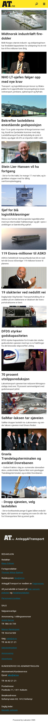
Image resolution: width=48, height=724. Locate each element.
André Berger (7, 620)
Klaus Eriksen (7, 563)
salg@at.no (11, 638)
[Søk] (36, 4)
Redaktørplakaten (21, 592)
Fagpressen (38, 583)
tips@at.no (19, 578)
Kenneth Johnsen (9, 710)
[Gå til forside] (16, 4)
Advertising (6, 658)
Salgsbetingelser (9, 647)
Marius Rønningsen (10, 629)
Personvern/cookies (10, 598)
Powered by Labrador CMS (24, 720)
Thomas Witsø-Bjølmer (12, 572)
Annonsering (7, 653)
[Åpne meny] (44, 4)
